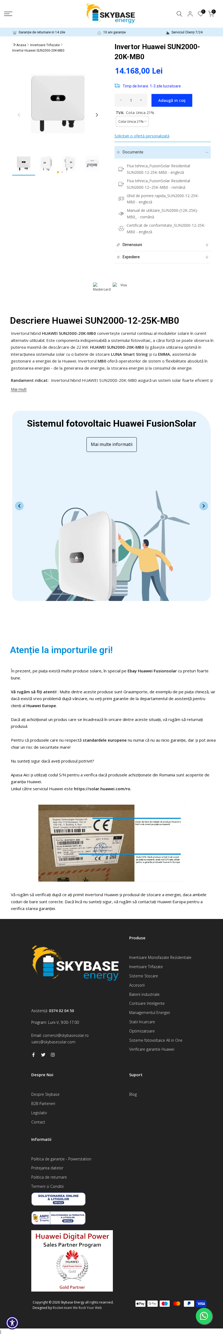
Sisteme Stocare (143, 975)
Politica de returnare (49, 1177)
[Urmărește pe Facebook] (33, 1054)
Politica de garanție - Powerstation (61, 1158)
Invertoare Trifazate (45, 45)
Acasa (21, 45)
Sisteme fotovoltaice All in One (155, 1040)
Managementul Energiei (149, 1012)
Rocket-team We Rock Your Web (77, 1307)
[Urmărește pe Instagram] (53, 1054)
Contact (38, 1122)
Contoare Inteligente (147, 1003)
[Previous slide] (19, 506)
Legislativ (39, 1112)
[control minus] (121, 100)
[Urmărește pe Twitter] (43, 1054)
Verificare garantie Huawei (151, 1049)
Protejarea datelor (47, 1167)
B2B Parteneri (43, 1103)
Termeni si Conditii (47, 1186)
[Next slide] (203, 506)
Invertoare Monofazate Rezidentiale (160, 957)
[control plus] (140, 100)
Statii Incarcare (142, 1021)
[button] (58, 172)
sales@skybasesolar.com (53, 1041)
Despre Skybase (45, 1094)
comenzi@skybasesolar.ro (66, 1035)
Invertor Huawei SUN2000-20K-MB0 (38, 50)
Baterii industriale (144, 994)
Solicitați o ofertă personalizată (141, 135)
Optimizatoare (142, 1031)
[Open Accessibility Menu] (12, 1323)
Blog (133, 1094)
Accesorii (137, 985)
